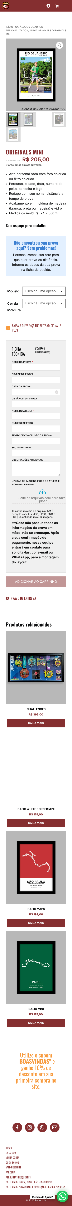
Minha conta (12, 1157)
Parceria (10, 1172)
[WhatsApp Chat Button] (62, 1196)
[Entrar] (48, 5)
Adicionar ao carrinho (36, 582)
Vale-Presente (13, 1167)
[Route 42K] (6, 6)
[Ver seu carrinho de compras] (57, 6)
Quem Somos (12, 1162)
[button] (59, 45)
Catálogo (22, 26)
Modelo (13, 291)
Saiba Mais (36, 723)
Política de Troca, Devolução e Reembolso (29, 1182)
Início (9, 26)
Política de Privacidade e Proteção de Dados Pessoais (36, 1187)
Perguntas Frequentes (18, 1177)
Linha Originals (40, 30)
